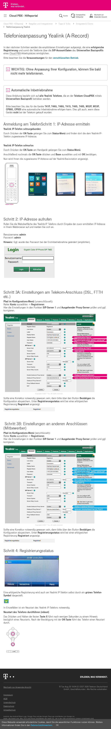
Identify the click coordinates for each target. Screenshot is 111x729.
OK (57, 725)
